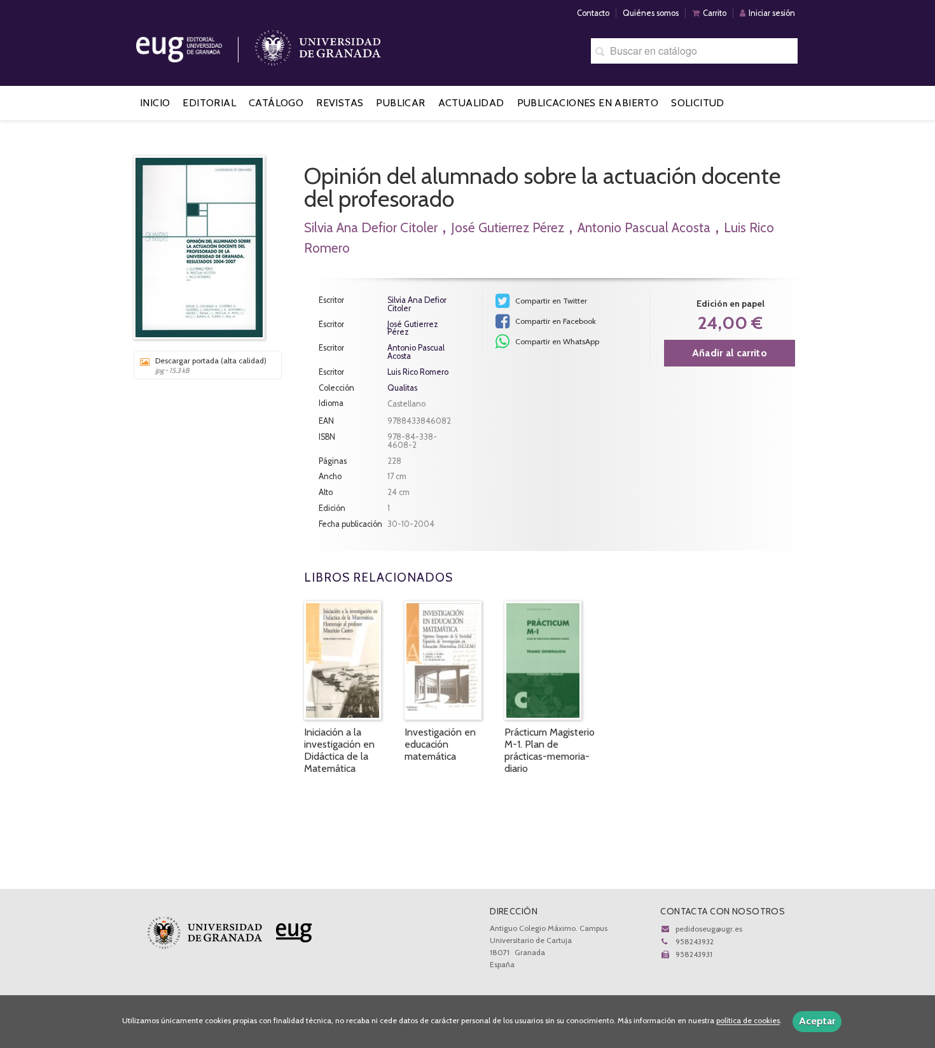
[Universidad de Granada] (318, 44)
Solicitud (697, 103)
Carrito (714, 13)
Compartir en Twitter (550, 300)
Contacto (593, 13)
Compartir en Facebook (554, 321)
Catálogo (276, 103)
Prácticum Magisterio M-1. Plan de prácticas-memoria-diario (549, 750)
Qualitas (402, 388)
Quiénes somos (651, 13)
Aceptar (817, 1021)
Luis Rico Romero (417, 372)
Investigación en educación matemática (440, 744)
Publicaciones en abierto (588, 103)
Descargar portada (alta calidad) (211, 365)
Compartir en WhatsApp (556, 341)
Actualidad (471, 103)
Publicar (400, 103)
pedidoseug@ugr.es (708, 928)
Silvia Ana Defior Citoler (371, 227)
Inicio (155, 103)
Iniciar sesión (772, 13)
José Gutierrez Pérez (507, 227)
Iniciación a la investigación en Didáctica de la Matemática (339, 750)
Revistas (339, 103)
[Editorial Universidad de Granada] (195, 44)
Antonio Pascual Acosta (644, 227)
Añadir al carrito (729, 353)
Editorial (209, 103)
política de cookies (748, 1021)
